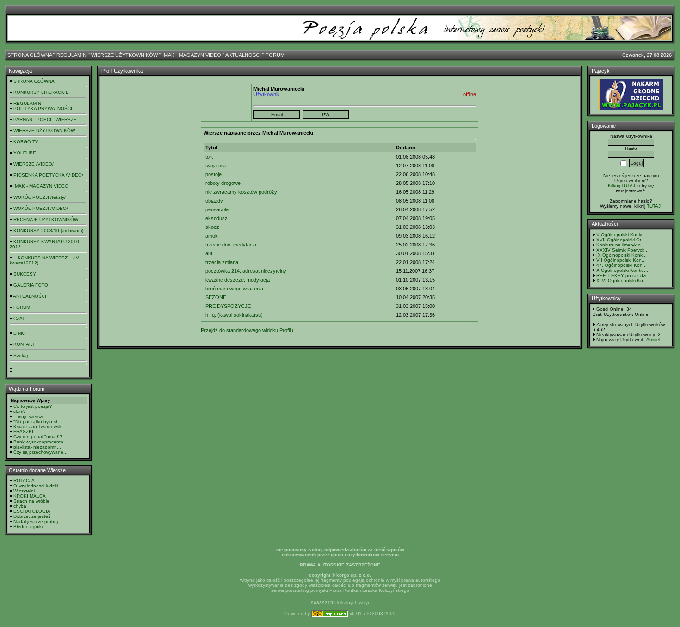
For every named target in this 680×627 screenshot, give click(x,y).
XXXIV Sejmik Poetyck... (622, 249)
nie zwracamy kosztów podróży (241, 192)
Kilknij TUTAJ (621, 185)
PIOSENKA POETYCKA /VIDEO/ (48, 175)
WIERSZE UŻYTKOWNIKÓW (124, 55)
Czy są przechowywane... (40, 452)
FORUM (275, 55)
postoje (213, 174)
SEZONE (215, 297)
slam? (19, 411)
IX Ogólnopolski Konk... (621, 255)
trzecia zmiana (221, 262)
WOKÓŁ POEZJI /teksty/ (39, 197)
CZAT (19, 318)
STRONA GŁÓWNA (29, 55)
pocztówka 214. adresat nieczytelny (245, 271)
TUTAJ (654, 206)
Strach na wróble (31, 501)
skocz (212, 227)
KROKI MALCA (29, 495)
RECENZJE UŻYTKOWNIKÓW (45, 219)
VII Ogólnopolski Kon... (621, 260)
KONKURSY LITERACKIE (41, 92)
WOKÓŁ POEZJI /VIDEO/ (40, 208)
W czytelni (24, 490)
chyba (19, 506)
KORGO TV (25, 141)
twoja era (215, 165)
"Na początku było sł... (37, 421)
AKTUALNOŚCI (243, 55)
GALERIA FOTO (30, 285)
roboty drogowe (223, 183)
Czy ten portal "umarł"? (37, 436)
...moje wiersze (29, 416)
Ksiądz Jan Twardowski (37, 426)
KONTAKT (24, 344)
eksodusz (216, 218)
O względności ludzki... (37, 485)
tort (209, 157)
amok (211, 236)
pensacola (217, 209)
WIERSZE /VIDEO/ (33, 163)
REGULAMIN (71, 55)
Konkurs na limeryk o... (620, 244)
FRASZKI (23, 431)
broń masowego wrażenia (234, 288)
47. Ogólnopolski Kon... (621, 265)
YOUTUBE (24, 152)
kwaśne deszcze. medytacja (237, 280)
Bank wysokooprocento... (40, 441)
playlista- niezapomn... (37, 446)
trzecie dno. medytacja (230, 244)
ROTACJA (24, 480)
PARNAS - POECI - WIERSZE (45, 119)
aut (208, 253)
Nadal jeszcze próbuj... (37, 521)
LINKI (19, 333)
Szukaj (20, 355)
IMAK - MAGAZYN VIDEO (191, 55)
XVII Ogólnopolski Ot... (620, 239)
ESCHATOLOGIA (31, 511)
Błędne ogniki (28, 526)
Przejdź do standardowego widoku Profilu (247, 330)
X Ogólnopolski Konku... (622, 234)
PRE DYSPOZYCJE (228, 306)
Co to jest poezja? (32, 406)
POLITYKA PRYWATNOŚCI (42, 108)
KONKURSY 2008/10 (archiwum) (48, 230)
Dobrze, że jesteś (31, 516)
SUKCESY (24, 274)
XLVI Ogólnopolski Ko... (621, 280)
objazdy (214, 200)
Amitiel (653, 339)
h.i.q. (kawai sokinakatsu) (234, 315)
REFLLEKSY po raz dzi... (623, 275)
